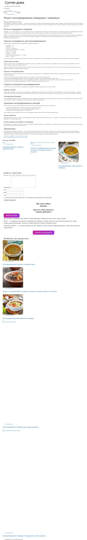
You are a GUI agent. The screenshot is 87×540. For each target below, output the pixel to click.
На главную (9, 10)
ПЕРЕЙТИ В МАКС (11, 215)
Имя (5, 190)
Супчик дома (6, 8)
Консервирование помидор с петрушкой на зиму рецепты (24, 535)
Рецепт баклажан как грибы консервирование (15, 137)
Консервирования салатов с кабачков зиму (13, 148)
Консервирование (10, 14)
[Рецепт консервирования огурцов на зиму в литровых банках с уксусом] (43, 143)
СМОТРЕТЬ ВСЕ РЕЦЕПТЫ (43, 232)
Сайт (5, 195)
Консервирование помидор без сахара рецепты (20, 427)
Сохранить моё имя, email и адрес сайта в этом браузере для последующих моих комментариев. (28, 197)
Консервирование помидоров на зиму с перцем (16, 136)
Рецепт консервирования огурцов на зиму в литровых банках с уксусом (43, 150)
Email (5, 192)
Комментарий (7, 187)
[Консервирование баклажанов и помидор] (68, 152)
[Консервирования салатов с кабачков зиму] (4, 142)
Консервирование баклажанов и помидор (70, 167)
